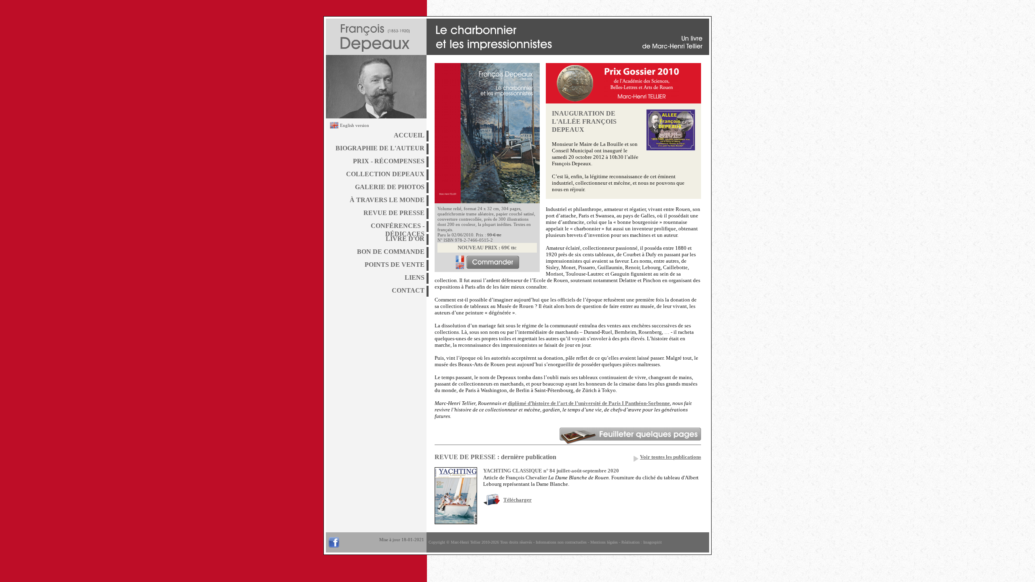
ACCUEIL (409, 135)
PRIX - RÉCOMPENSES (389, 161)
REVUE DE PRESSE (394, 212)
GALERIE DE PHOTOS (390, 186)
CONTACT (408, 290)
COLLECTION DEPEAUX (385, 174)
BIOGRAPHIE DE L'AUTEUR (380, 148)
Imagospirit (652, 542)
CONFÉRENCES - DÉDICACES (398, 227)
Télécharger (517, 500)
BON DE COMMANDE (391, 251)
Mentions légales (604, 542)
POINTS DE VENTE (395, 264)
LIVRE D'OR (405, 238)
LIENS (415, 277)
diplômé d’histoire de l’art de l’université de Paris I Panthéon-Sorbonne (589, 403)
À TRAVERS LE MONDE (387, 199)
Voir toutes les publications (670, 457)
